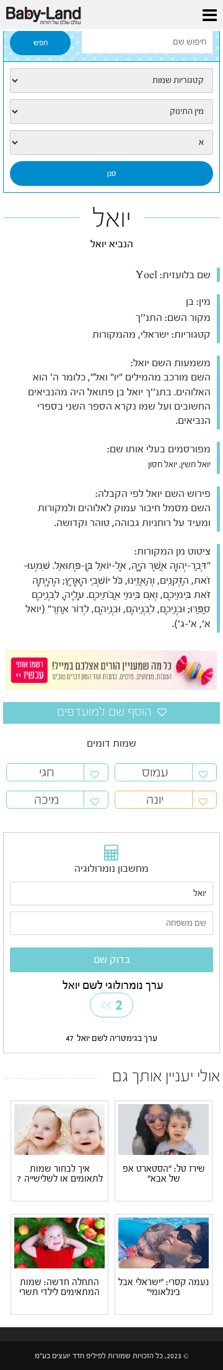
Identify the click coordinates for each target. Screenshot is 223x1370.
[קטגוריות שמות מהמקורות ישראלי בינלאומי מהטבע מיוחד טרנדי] (111, 80)
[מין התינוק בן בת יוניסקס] (111, 111)
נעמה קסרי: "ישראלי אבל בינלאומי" (163, 1288)
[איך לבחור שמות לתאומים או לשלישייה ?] (59, 1130)
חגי (47, 772)
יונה (155, 800)
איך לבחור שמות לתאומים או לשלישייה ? (60, 1174)
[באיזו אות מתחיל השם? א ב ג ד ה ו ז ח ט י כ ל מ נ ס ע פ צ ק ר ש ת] (111, 142)
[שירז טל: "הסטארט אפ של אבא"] (163, 1130)
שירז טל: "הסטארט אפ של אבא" (164, 1174)
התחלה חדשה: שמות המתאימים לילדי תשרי (59, 1288)
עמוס (155, 772)
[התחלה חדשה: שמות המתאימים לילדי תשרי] (59, 1242)
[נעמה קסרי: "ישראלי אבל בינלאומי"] (163, 1243)
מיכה (46, 800)
